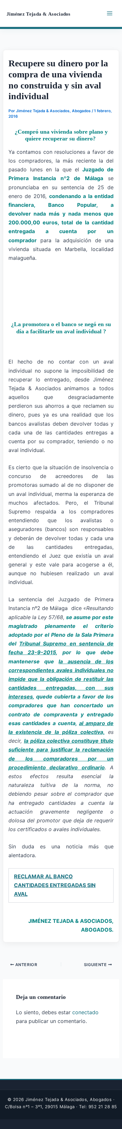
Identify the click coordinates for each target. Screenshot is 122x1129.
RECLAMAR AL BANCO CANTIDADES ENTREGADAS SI (55, 885)
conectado (85, 1012)
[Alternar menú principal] (109, 13)
